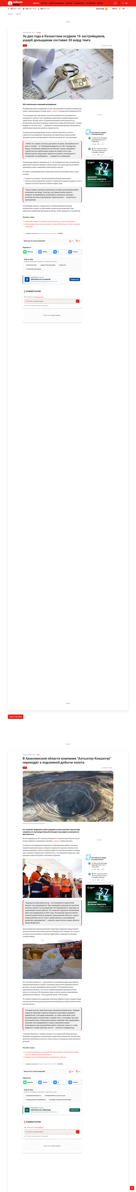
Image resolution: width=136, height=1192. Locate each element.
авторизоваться (38, 297)
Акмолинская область (33, 1095)
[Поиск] (119, 3)
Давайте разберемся (56, 3)
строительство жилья (33, 269)
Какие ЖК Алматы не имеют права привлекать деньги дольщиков (50, 221)
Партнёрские (90, 3)
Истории (44, 3)
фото (38, 754)
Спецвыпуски (79, 3)
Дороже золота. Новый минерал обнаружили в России (45, 1057)
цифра (39, 32)
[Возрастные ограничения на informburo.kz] (115, 3)
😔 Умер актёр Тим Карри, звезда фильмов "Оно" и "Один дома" (99, 139)
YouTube (100, 3)
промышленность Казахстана (55, 1095)
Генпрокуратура (31, 265)
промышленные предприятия (36, 1099)
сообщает (55, 111)
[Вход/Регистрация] (122, 3)
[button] (120, 8)
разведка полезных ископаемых (60, 1099)
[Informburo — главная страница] (15, 3)
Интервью (68, 3)
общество (62, 265)
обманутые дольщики (48, 265)
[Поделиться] (132, 1188)
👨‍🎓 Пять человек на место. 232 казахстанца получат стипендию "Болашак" (100, 150)
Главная (10, 14)
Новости (36, 3)
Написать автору (107, 45)
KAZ (126, 3)
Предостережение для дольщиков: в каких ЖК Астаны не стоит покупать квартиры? (52, 225)
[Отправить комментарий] (77, 301)
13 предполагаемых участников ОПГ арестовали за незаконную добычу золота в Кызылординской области (52, 1053)
